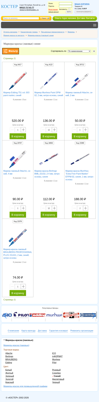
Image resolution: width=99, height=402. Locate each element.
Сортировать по (59, 51)
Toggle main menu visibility (95, 25)
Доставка (81, 18)
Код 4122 (48, 65)
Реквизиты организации (81, 331)
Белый (8, 370)
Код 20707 (18, 143)
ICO (54, 353)
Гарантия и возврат (58, 331)
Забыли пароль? (53, 12)
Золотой (9, 379)
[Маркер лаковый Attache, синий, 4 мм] (17, 159)
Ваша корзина (82, 4)
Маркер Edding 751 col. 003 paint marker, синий (16, 93)
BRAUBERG (11, 359)
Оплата (58, 18)
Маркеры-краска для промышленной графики (25, 386)
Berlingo (9, 356)
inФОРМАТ (57, 356)
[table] (94, 51)
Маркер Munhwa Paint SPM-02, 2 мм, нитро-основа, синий (48, 93)
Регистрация (53, 9)
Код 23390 (80, 143)
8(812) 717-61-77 (27, 7)
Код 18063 (49, 143)
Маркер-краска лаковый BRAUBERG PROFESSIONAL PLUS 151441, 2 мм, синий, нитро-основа (17, 253)
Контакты (90, 18)
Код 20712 (80, 65)
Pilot (54, 362)
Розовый (56, 370)
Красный (9, 382)
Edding (8, 362)
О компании (13, 331)
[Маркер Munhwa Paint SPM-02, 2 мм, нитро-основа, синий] (49, 81)
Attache (8, 353)
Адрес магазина (69, 18)
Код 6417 (17, 65)
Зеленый (9, 376)
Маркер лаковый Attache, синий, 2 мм (79, 93)
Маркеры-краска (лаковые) (16, 345)
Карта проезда (28, 331)
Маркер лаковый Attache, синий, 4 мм (17, 172)
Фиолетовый (58, 379)
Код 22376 (18, 221)
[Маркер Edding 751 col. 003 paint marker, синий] (17, 81)
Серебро (56, 373)
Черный (56, 382)
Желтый (9, 373)
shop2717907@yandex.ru (29, 10)
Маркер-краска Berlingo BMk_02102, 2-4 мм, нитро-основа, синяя (47, 174)
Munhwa (56, 359)
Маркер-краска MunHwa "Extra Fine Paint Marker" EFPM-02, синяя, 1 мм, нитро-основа (79, 175)
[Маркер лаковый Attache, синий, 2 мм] (80, 81)
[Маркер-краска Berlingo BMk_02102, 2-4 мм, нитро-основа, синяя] (49, 159)
